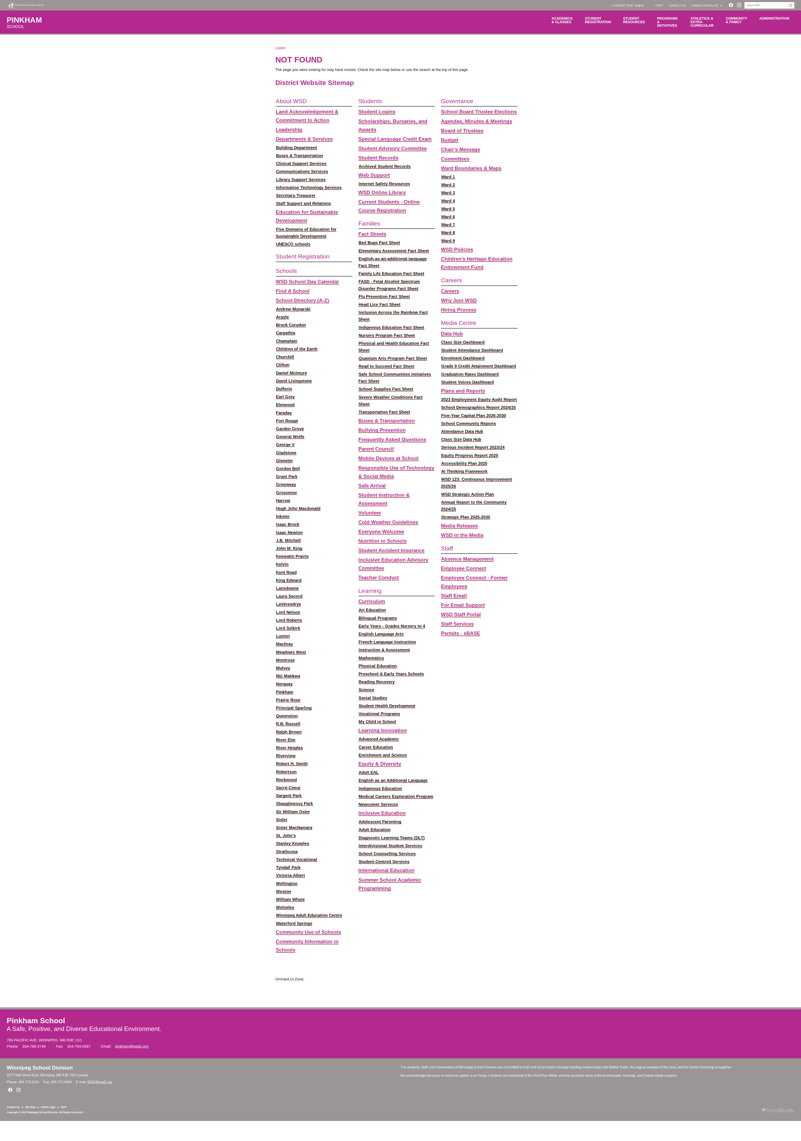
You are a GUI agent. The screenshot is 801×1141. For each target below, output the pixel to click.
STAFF (659, 5)
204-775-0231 (28, 1082)
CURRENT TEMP (628, 5)
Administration (774, 18)
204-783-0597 (79, 1046)
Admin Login (48, 1107)
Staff (63, 1107)
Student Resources (634, 20)
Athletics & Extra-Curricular (702, 22)
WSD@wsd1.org (99, 1082)
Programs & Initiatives (667, 22)
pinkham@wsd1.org (131, 1046)
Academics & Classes (562, 20)
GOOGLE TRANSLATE (705, 5)
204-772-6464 (61, 1082)
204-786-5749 (34, 1046)
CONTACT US (677, 5)
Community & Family (736, 20)
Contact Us (13, 1107)
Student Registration (598, 20)
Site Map (30, 1107)
